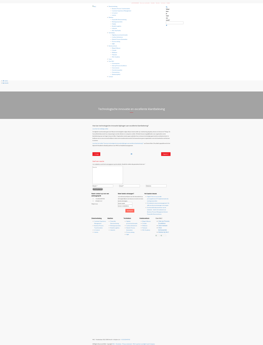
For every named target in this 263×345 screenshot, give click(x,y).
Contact (111, 76)
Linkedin (6, 83)
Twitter (6, 81)
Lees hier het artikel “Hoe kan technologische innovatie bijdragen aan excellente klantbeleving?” (118, 143)
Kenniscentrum (113, 46)
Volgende (165, 154)
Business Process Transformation (121, 8)
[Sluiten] (166, 25)
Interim (114, 15)
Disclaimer (118, 344)
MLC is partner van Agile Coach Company (144, 344)
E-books (114, 50)
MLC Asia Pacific (116, 30)
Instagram (163, 3)
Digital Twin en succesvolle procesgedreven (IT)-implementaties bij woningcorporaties (157, 199)
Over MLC (111, 61)
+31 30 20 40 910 (135, 3)
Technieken (112, 32)
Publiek (114, 24)
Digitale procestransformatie (120, 35)
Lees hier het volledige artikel (100, 129)
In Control (114, 13)
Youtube (158, 3)
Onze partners (116, 72)
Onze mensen (115, 68)
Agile (113, 43)
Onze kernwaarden (117, 70)
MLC (113, 344)
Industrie (114, 28)
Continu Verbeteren (117, 37)
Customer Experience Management (121, 11)
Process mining (116, 41)
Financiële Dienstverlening (119, 19)
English (168, 3)
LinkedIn (153, 3)
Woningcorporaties (117, 21)
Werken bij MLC (116, 74)
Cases (110, 59)
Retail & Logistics (116, 26)
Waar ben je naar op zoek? (168, 14)
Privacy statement (127, 344)
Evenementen (116, 63)
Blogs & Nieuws (116, 48)
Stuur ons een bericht (145, 3)
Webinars (114, 52)
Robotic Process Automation (119, 39)
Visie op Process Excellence (119, 65)
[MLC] (94, 6)
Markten (111, 17)
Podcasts (114, 54)
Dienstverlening (113, 6)
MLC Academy (116, 57)
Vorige (97, 154)
